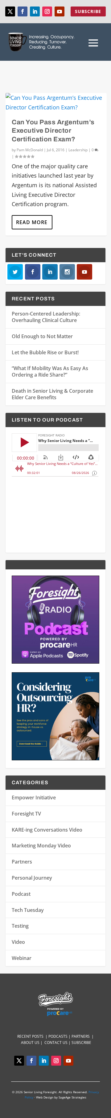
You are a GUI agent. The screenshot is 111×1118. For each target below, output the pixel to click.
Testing (20, 925)
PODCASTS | (60, 1036)
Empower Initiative (34, 797)
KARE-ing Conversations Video (47, 829)
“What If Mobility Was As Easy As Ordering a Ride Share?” (50, 371)
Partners (22, 861)
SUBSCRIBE (88, 11)
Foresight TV (26, 813)
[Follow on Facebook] (22, 11)
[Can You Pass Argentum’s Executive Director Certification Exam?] (56, 102)
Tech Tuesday (28, 910)
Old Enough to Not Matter (42, 336)
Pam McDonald (30, 149)
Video (18, 942)
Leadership (78, 149)
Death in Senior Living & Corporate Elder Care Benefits (52, 394)
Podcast (21, 893)
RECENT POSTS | (32, 1036)
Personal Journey (32, 877)
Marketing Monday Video (41, 845)
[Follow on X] (10, 11)
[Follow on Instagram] (47, 11)
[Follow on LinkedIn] (35, 11)
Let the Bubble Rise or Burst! (45, 352)
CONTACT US (56, 1042)
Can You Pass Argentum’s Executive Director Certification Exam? (53, 131)
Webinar (21, 958)
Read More (31, 222)
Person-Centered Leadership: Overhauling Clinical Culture (46, 317)
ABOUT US (30, 1042)
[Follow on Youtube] (59, 11)
